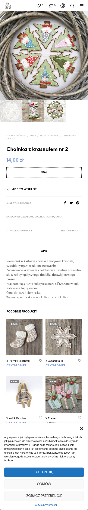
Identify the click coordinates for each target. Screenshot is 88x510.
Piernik (54, 136)
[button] (81, 429)
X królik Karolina (16, 418)
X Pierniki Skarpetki (18, 360)
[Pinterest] (79, 203)
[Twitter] (73, 203)
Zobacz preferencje (44, 496)
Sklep (33, 136)
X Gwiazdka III (54, 360)
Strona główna (16, 136)
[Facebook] (66, 203)
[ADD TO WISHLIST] (41, 360)
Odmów (44, 484)
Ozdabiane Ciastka (32, 217)
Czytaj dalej (16, 365)
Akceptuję (44, 472)
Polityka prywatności (45, 504)
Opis (44, 251)
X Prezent (51, 418)
